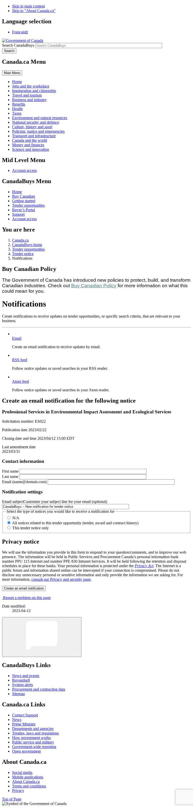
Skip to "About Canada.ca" (34, 11)
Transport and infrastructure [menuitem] (34, 136)
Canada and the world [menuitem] (29, 140)
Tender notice (23, 254)
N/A (15, 518)
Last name (10, 476)
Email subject (54, 501)
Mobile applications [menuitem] (27, 777)
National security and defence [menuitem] (35, 122)
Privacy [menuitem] (18, 790)
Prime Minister (23, 724)
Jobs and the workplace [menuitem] (30, 86)
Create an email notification (24, 588)
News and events (25, 676)
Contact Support (25, 715)
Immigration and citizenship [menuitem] (34, 91)
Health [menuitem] (17, 109)
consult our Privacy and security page (61, 579)
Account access (24, 170)
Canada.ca (20, 240)
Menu (12, 73)
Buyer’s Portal (23, 210)
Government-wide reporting (34, 747)
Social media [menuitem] (22, 772)
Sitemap (18, 694)
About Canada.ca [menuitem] (26, 781)
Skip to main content (28, 6)
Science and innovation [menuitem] (30, 149)
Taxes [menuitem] (16, 113)
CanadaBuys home (27, 245)
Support (18, 214)
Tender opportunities (28, 205)
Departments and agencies (33, 728)
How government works (31, 738)
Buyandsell (21, 680)
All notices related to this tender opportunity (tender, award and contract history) (75, 523)
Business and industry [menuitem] (29, 100)
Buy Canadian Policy (93, 285)
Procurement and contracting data (38, 689)
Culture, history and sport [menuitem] (32, 127)
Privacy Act (144, 566)
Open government (26, 751)
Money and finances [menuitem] (28, 145)
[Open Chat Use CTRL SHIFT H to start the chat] (41, 637)
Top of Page (11, 799)
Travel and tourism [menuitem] (27, 95)
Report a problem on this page (27, 598)
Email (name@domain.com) (24, 482)
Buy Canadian (23, 196)
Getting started (23, 201)
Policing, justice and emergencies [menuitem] (38, 131)
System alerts (22, 685)
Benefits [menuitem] (18, 104)
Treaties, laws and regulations (35, 733)
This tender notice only (30, 528)
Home (17, 192)
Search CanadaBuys (18, 45)
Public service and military (33, 742)
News (16, 719)
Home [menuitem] (17, 82)
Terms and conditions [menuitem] (29, 786)
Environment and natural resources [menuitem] (39, 118)
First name (10, 471)
